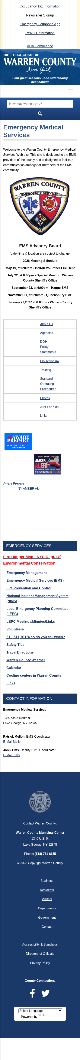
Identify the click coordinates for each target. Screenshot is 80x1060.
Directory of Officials (40, 953)
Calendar (13, 668)
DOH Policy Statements (48, 347)
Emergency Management (26, 573)
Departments (47, 908)
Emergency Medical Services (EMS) (35, 580)
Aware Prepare (13, 483)
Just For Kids (49, 407)
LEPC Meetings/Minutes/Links (30, 621)
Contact (47, 926)
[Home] (40, 64)
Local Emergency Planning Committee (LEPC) (37, 611)
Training (45, 370)
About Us (46, 324)
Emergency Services (28, 546)
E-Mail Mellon (12, 741)
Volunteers (15, 629)
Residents (47, 890)
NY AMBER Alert (29, 488)
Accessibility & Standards (40, 944)
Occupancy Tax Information (40, 6)
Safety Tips (15, 644)
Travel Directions (20, 652)
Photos (45, 398)
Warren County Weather (25, 660)
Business (47, 880)
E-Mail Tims (11, 755)
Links (44, 415)
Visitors (47, 899)
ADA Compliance (40, 46)
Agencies (46, 333)
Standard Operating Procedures (48, 384)
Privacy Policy (40, 963)
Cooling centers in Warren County (33, 675)
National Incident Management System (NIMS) (37, 598)
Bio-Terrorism (49, 361)
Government (47, 917)
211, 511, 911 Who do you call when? (35, 637)
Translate (52, 1016)
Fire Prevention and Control (28, 588)
